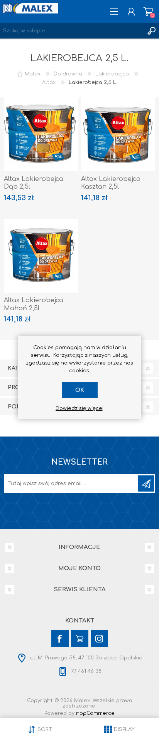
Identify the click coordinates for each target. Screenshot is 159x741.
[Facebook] (60, 638)
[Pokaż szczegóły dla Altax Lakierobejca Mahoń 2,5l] (41, 256)
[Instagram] (99, 638)
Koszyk (148, 11)
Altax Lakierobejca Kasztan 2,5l (110, 183)
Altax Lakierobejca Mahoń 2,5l (33, 304)
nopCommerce (95, 713)
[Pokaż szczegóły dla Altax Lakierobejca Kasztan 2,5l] (118, 134)
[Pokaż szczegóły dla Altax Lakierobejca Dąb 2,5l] (41, 134)
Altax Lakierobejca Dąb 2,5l (33, 183)
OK (79, 390)
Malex (33, 74)
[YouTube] (79, 638)
